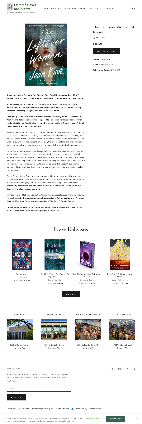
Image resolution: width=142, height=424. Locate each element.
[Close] (138, 419)
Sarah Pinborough (120, 280)
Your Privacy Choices (59, 409)
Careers (108, 8)
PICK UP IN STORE (106, 51)
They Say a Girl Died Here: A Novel (120, 275)
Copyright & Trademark (30, 409)
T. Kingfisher (22, 277)
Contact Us (95, 8)
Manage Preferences (94, 419)
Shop (45, 8)
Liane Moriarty (54, 280)
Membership (70, 8)
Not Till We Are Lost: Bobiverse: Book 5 (87, 275)
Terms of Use (13, 409)
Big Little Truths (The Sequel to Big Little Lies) (55, 275)
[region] (71, 419)
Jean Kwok (101, 37)
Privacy (45, 409)
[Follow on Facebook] (105, 369)
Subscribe (16, 397)
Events (82, 8)
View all (71, 294)
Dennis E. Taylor (87, 280)
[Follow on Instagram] (119, 369)
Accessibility (82, 409)
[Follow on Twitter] (112, 369)
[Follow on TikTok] (126, 369)
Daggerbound (22, 274)
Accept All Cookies (115, 419)
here (37, 378)
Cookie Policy (95, 409)
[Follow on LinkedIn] (134, 369)
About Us (56, 8)
